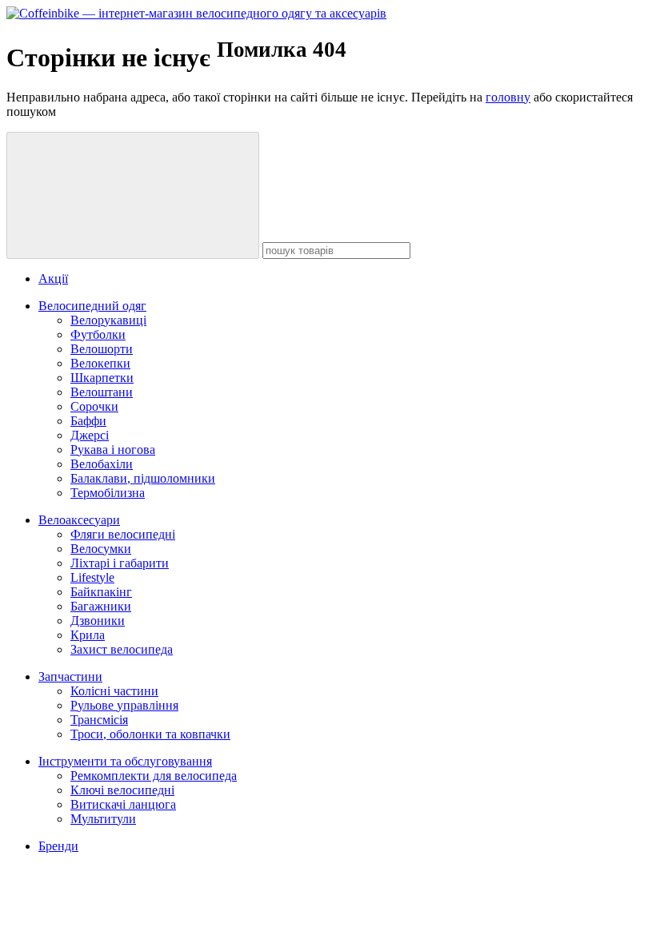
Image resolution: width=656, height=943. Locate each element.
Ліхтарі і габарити (119, 563)
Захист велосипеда (121, 649)
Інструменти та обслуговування (125, 761)
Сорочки (94, 406)
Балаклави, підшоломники (142, 478)
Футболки (98, 334)
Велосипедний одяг (92, 305)
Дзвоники (97, 620)
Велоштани (101, 392)
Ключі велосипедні (122, 790)
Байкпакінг (101, 592)
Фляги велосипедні (122, 534)
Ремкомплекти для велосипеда (153, 775)
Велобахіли (101, 464)
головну (508, 97)
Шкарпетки (102, 377)
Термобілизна (107, 492)
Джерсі (89, 435)
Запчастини (70, 676)
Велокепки (100, 363)
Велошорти (101, 349)
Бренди (58, 846)
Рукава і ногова (112, 449)
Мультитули (103, 819)
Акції (53, 278)
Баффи (88, 421)
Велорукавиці (108, 320)
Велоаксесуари (79, 520)
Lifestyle (92, 577)
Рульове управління (124, 705)
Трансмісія (99, 719)
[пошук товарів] (132, 195)
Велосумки (100, 548)
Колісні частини (114, 691)
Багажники (100, 606)
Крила (87, 635)
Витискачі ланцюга (123, 804)
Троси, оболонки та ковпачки (150, 734)
